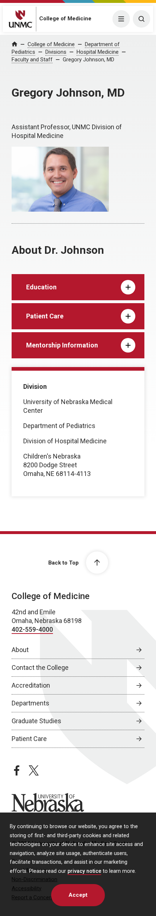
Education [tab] (41, 287)
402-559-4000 (32, 629)
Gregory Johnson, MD (88, 59)
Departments (30, 703)
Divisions (55, 52)
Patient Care (29, 738)
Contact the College (40, 667)
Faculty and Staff (32, 59)
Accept (78, 895)
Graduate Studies (36, 721)
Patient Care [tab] (44, 316)
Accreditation (31, 685)
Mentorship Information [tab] (62, 345)
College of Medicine (65, 18)
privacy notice (84, 871)
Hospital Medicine (98, 52)
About (20, 650)
